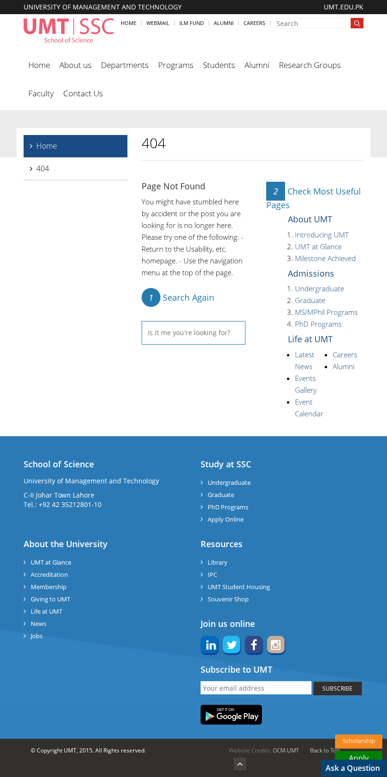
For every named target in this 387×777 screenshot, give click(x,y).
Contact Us (83, 93)
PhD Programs (318, 324)
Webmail (157, 22)
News (38, 623)
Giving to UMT (50, 599)
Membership (49, 587)
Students (219, 64)
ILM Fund (191, 22)
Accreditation (49, 574)
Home (128, 22)
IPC (212, 574)
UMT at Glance (318, 246)
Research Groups (310, 64)
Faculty (41, 93)
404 (42, 168)
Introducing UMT (322, 234)
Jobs (36, 636)
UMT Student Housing (239, 587)
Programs (176, 64)
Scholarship (359, 740)
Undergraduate (319, 288)
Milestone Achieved (325, 258)
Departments (125, 64)
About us (75, 64)
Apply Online (226, 519)
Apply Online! (358, 759)
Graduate (310, 300)
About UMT (310, 219)
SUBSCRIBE (337, 688)
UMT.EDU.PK (343, 6)
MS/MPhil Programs (326, 312)
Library (217, 562)
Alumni (224, 22)
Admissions (311, 273)
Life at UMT (310, 339)
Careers (254, 22)
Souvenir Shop (228, 599)
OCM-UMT (286, 750)
